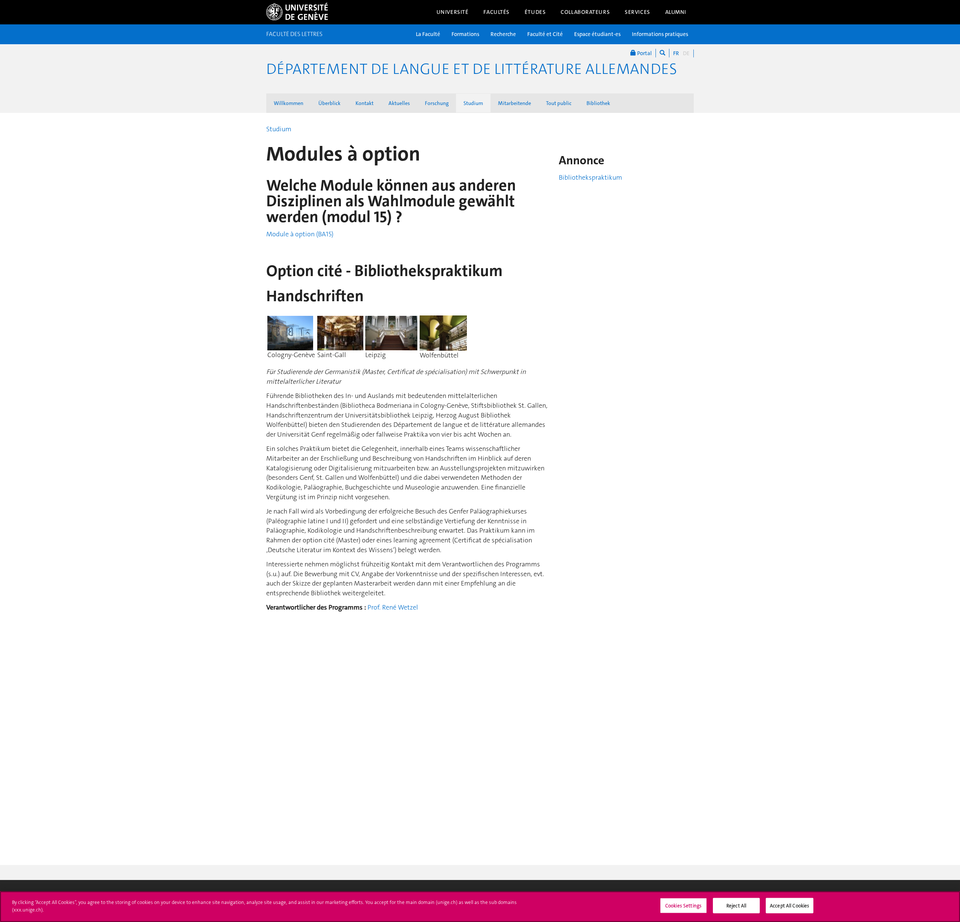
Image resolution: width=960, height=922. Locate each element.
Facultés (496, 12)
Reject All (736, 905)
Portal (644, 53)
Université (452, 12)
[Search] (662, 53)
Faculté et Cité (545, 34)
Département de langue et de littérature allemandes (471, 69)
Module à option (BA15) (299, 234)
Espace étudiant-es (597, 34)
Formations (465, 34)
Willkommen (288, 103)
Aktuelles (399, 103)
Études (535, 12)
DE (686, 53)
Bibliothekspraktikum (590, 177)
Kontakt (365, 103)
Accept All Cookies (789, 905)
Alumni (675, 12)
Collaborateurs (585, 12)
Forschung (436, 103)
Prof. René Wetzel (393, 607)
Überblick (329, 103)
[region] (480, 906)
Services (637, 12)
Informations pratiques (660, 34)
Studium (473, 103)
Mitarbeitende (514, 103)
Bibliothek (598, 103)
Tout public (559, 103)
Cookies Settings (683, 905)
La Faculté (428, 34)
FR (676, 53)
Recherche (503, 34)
